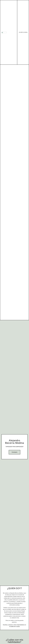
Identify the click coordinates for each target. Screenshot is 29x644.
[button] (15, 32)
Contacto (14, 452)
